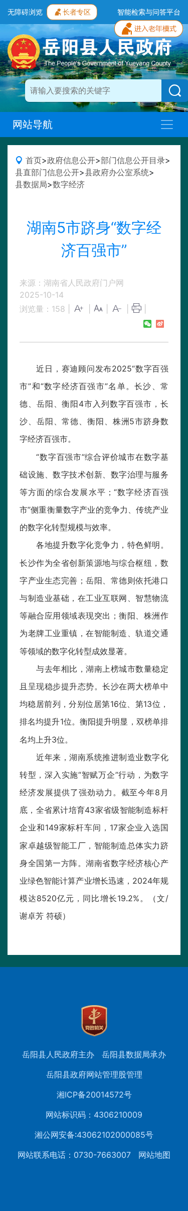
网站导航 (33, 124)
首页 (34, 160)
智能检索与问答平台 (148, 12)
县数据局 (31, 184)
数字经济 (69, 184)
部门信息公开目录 (133, 160)
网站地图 (154, 1155)
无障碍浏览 (25, 12)
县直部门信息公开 (47, 172)
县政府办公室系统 (117, 172)
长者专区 (77, 12)
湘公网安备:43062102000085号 (94, 1135)
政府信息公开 (71, 160)
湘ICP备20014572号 (94, 1094)
